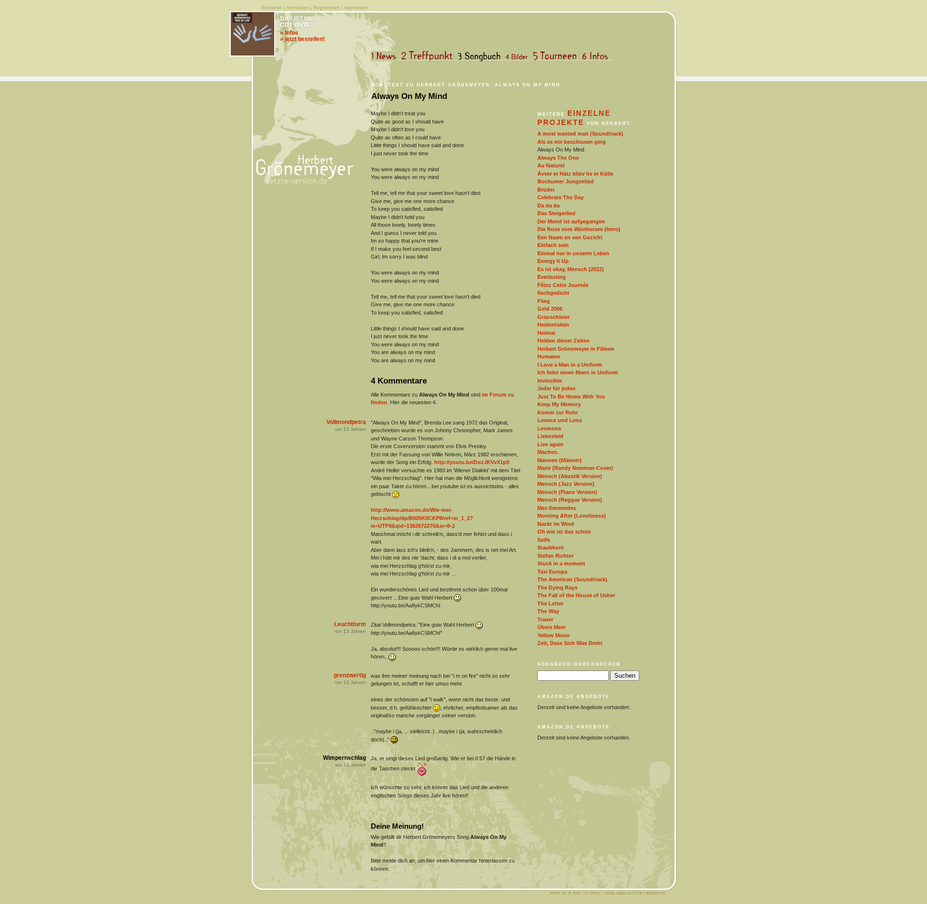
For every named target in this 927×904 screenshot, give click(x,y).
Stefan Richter (555, 556)
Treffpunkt (429, 56)
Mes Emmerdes (556, 508)
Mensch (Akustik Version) (569, 476)
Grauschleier (553, 317)
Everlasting (551, 277)
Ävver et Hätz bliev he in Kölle (575, 174)
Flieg (543, 301)
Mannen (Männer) (559, 460)
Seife (543, 540)
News (386, 56)
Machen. (548, 452)
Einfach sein (553, 245)
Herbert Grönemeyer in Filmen (575, 349)
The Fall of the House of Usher (576, 595)
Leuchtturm (350, 624)
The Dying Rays (557, 587)
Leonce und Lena (559, 420)
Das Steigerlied (556, 213)
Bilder (519, 56)
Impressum (356, 7)
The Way (548, 611)
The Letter (550, 603)
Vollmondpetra (346, 422)
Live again (550, 444)
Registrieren (326, 7)
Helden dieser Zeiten (563, 340)
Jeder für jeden (556, 388)
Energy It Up (553, 261)
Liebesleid (550, 436)
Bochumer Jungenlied (565, 181)
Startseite (271, 7)
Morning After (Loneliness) (571, 516)
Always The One (558, 158)
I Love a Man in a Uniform (569, 365)
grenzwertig (350, 675)
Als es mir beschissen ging (571, 142)
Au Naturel (550, 165)
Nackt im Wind (555, 524)
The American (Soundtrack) (572, 579)
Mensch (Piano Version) (567, 492)
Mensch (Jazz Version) (565, 484)
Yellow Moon (553, 635)
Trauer (545, 619)
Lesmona (549, 428)
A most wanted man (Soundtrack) (580, 134)
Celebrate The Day (560, 197)
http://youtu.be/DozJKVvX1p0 (471, 462)
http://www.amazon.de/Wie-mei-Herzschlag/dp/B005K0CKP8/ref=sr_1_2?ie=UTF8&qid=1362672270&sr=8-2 (422, 518)
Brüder (546, 189)
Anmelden (297, 7)
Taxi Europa (552, 572)
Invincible (549, 381)
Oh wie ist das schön (564, 531)
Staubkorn (550, 547)
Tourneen (557, 56)
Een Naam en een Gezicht (570, 237)
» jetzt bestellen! (302, 39)
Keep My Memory (559, 404)
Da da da (548, 205)
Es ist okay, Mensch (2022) (570, 269)
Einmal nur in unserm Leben (573, 253)
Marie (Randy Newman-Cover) (575, 468)
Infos (597, 56)
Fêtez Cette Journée (563, 285)
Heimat (546, 333)
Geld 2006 (549, 309)
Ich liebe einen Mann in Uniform (577, 372)
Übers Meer (551, 627)
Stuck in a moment (561, 563)
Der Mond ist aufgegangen (571, 221)
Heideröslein (553, 325)
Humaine (548, 356)
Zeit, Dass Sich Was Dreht (570, 643)
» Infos (289, 32)
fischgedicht (553, 293)
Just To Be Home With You (571, 396)
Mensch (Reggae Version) (569, 500)
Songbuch (481, 56)
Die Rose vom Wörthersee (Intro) (578, 229)
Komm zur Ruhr (557, 412)
